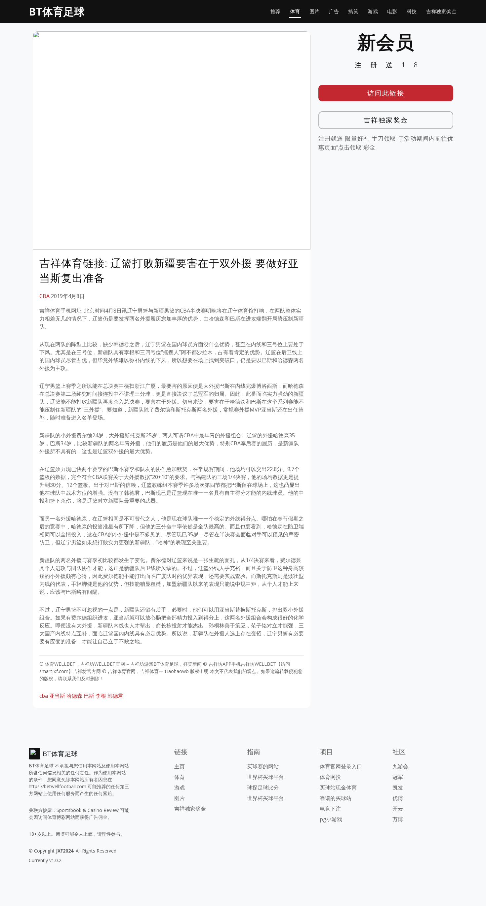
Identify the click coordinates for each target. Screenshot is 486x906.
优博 (397, 798)
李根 (101, 695)
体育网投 (330, 777)
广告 (334, 11)
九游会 (400, 766)
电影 (392, 11)
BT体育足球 (57, 11)
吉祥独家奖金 (441, 11)
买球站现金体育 (338, 787)
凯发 (397, 787)
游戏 (373, 11)
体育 (295, 11)
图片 (314, 11)
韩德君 (115, 695)
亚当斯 (57, 695)
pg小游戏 (331, 819)
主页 (179, 766)
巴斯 (89, 695)
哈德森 (74, 695)
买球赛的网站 (263, 766)
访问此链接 (386, 92)
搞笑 (353, 11)
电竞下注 (330, 808)
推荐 (275, 11)
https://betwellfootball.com (57, 786)
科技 (412, 11)
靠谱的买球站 (335, 798)
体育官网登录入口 (341, 766)
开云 (397, 808)
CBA (44, 296)
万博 (397, 819)
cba (43, 695)
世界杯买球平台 (265, 777)
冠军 (397, 777)
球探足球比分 (263, 787)
